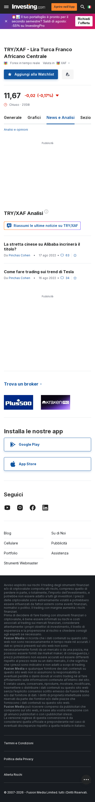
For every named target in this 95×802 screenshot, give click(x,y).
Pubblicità (59, 543)
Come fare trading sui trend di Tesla (39, 271)
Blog (7, 533)
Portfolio (11, 553)
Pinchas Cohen (19, 255)
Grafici (34, 117)
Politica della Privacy (18, 759)
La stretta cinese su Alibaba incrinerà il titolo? (42, 246)
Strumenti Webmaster (21, 563)
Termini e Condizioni (18, 743)
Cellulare (11, 543)
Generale (13, 117)
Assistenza (59, 553)
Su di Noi (58, 533)
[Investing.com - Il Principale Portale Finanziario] (28, 7)
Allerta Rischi (13, 774)
